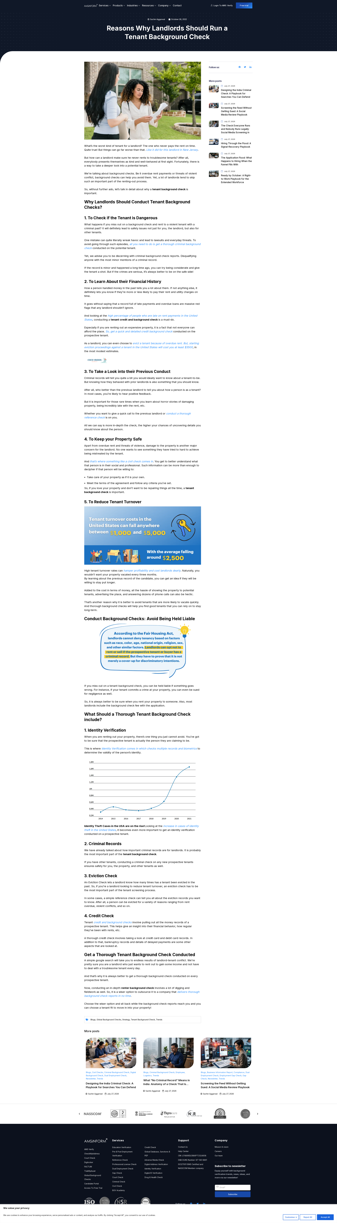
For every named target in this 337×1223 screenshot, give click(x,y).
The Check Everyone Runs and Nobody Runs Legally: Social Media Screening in (235, 129)
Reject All (308, 1217)
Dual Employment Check (115, 1075)
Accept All (325, 1217)
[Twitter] (245, 67)
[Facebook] (239, 67)
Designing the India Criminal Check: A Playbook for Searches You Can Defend (236, 93)
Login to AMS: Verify (223, 5)
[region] (168, 1213)
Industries (132, 5)
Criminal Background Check (116, 1072)
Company (163, 5)
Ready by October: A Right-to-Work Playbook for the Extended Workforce (236, 179)
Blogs (93, 1019)
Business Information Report (220, 1072)
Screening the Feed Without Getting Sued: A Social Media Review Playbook (236, 111)
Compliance (239, 1072)
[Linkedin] (250, 67)
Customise (290, 1217)
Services (103, 5)
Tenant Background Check (143, 1019)
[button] (79, 1114)
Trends (159, 1019)
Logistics (147, 1075)
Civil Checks (97, 1072)
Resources (148, 5)
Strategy (126, 1019)
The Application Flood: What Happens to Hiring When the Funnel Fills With (236, 161)
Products (118, 5)
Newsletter (91, 1078)
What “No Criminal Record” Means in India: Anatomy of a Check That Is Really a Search (166, 1084)
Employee (180, 1072)
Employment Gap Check (231, 1075)
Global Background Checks (109, 1019)
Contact (177, 5)
